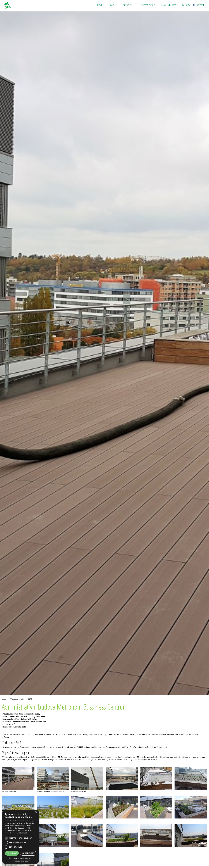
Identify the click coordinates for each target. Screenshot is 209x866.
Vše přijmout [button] (12, 853)
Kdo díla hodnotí (168, 5)
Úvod (99, 5)
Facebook (200, 5)
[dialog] (20, 837)
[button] (20, 858)
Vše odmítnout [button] (28, 853)
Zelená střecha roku (13, 5)
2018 (30, 699)
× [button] (36, 812)
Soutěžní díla (128, 5)
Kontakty (186, 5)
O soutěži (112, 5)
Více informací (22, 833)
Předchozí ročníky (147, 5)
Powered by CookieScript (20, 861)
